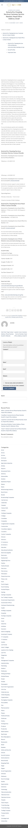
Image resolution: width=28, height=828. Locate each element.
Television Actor (5, 794)
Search (3, 395)
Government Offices (6, 602)
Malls (2, 658)
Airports (3, 468)
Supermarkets (4, 784)
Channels (3, 505)
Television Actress (5, 797)
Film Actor (4, 568)
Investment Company (6, 634)
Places (2, 710)
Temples (3, 800)
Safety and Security (6, 750)
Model (3, 679)
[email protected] (14, 180)
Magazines (4, 655)
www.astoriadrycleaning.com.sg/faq (14, 295)
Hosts (2, 618)
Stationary (3, 776)
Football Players (5, 589)
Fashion (3, 563)
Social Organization (6, 771)
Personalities (4, 702)
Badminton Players (6, 481)
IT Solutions (4, 639)
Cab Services (4, 500)
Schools (3, 752)
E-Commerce (4, 542)
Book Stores (4, 492)
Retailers (3, 747)
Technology (4, 789)
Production (4, 729)
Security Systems (5, 755)
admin (21, 22)
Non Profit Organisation (7, 686)
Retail (2, 744)
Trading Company (5, 810)
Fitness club (4, 579)
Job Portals (4, 644)
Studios (3, 781)
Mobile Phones (5, 676)
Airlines (3, 466)
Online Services (5, 692)
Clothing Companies (6, 513)
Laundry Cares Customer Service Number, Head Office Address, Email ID (20, 334)
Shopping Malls (5, 763)
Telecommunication (6, 792)
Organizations (4, 697)
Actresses (3, 458)
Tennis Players (4, 802)
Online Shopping (5, 694)
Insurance (3, 629)
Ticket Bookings (5, 807)
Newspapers (4, 684)
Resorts (3, 739)
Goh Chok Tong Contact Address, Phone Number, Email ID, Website (7, 334)
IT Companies (4, 637)
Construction (4, 526)
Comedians (4, 518)
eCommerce (4, 544)
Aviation (3, 479)
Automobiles (4, 476)
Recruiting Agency (6, 736)
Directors (3, 539)
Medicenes (4, 671)
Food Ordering (5, 586)
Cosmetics (4, 531)
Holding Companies (6, 610)
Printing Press (4, 723)
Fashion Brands (5, 565)
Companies (4, 521)
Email (4, 369)
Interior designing (5, 631)
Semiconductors (5, 757)
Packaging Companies (7, 700)
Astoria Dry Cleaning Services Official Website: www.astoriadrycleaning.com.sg (16, 45)
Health (3, 608)
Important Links (12, 52)
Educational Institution (7, 550)
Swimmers (3, 786)
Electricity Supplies (6, 552)
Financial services (5, 576)
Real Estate (4, 734)
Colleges (3, 515)
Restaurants (4, 742)
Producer (3, 726)
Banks (2, 487)
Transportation (5, 813)
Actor (2, 450)
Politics (3, 721)
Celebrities (4, 502)
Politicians (3, 718)
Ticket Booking (5, 805)
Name (4, 362)
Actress (3, 455)
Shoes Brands (4, 760)
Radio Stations (5, 731)
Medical (3, 668)
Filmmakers (4, 573)
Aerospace (4, 460)
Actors (3, 452)
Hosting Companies (6, 615)
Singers (3, 768)
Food (2, 581)
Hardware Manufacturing (7, 605)
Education (3, 547)
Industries (3, 623)
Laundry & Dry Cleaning (14, 10)
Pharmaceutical (5, 708)
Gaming (3, 592)
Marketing (4, 665)
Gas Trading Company (7, 597)
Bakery (3, 484)
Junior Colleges (5, 647)
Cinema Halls (4, 508)
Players (3, 713)
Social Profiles (11, 49)
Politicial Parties (5, 715)
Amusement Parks (5, 471)
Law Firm (3, 652)
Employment (4, 558)
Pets (2, 705)
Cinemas (3, 510)
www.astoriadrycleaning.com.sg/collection (12, 285)
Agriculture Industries (6, 463)
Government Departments (8, 600)
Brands (3, 494)
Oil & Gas (3, 689)
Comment (6, 349)
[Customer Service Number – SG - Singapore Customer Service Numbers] (14, 5)
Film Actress (4, 571)
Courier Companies (6, 534)
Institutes (3, 626)
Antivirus (3, 473)
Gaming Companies (6, 594)
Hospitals (3, 613)
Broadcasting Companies (7, 497)
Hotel (2, 621)
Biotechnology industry (7, 489)
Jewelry (3, 642)
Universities (4, 821)
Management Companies (7, 660)
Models (3, 681)
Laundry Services (19, 317)
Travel (2, 815)
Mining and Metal (5, 673)
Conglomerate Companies (7, 523)
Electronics (4, 555)
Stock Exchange (5, 779)
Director (3, 537)
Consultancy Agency (6, 529)
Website (5, 376)
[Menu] (2, 5)
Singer (2, 765)
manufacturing (5, 663)
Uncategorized (5, 818)
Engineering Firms (5, 560)
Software (3, 773)
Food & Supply (4, 584)
